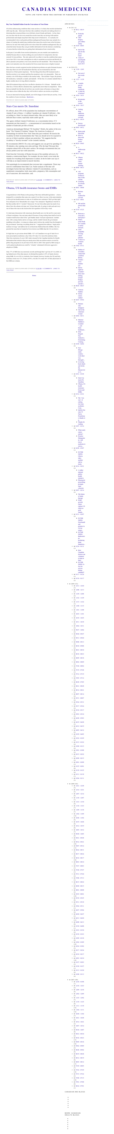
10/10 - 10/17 (80, 105)
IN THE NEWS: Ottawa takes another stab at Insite (80, 458)
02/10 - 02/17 (80, 954)
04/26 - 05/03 (80, 718)
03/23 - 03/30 (80, 930)
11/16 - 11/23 (80, 806)
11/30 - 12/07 (80, 798)
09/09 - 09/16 (80, 1042)
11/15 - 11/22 (80, 602)
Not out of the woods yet (81, 75)
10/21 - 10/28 (80, 1018)
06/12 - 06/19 (80, 30)
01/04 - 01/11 (80, 778)
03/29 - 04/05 (80, 734)
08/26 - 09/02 (80, 1050)
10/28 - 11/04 (80, 1014)
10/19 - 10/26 (80, 822)
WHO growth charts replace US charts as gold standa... (81, 506)
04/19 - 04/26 (80, 722)
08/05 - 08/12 (80, 1062)
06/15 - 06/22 (80, 882)
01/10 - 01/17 (80, 578)
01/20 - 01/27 (80, 966)
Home (34, 275)
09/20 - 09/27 (80, 634)
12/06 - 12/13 (80, 590)
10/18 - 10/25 (80, 618)
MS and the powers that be (81, 206)
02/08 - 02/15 (80, 758)
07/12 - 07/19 (80, 674)
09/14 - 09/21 (80, 842)
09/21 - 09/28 (80, 838)
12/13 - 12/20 (80, 586)
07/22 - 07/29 (80, 1070)
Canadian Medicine (57, 8)
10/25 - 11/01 (80, 614)
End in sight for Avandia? (81, 270)
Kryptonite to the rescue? (81, 101)
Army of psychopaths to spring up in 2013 (81, 61)
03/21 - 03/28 (80, 374)
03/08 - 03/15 (80, 746)
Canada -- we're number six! (81, 263)
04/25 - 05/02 (80, 300)
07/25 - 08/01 (80, 200)
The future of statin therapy (81, 496)
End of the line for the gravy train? (81, 53)
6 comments (47, 268)
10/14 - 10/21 (80, 1022)
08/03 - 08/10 (80, 862)
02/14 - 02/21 (80, 466)
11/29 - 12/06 (80, 594)
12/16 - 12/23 (80, 986)
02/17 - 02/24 (80, 950)
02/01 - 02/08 (80, 762)
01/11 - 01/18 (80, 774)
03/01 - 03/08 (80, 750)
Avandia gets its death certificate (81, 86)
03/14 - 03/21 (80, 394)
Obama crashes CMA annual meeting (80, 161)
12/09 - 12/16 (80, 990)
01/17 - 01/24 (80, 574)
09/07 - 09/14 (80, 846)
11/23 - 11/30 (80, 802)
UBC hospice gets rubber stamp (81, 41)
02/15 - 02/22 (80, 754)
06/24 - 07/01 (80, 1086)
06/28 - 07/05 (80, 682)
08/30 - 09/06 (80, 646)
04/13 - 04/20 (80, 918)
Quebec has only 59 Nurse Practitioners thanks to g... (81, 415)
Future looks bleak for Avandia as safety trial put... (81, 224)
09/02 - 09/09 (80, 1046)
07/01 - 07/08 (80, 1082)
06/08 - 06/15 (80, 886)
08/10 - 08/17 (80, 858)
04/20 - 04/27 (80, 914)
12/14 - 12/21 (80, 790)
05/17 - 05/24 (80, 706)
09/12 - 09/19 (80, 119)
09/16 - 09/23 (80, 1038)
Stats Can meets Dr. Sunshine (22, 106)
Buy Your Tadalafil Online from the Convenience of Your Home (27, 24)
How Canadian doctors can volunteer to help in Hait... (81, 555)
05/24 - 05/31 (80, 702)
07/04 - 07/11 (80, 246)
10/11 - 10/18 (80, 622)
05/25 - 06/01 (80, 894)
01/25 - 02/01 (80, 766)
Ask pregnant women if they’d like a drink (81, 175)
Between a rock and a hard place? (81, 216)
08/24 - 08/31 (80, 850)
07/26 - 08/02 (80, 666)
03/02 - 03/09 (80, 942)
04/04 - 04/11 (80, 316)
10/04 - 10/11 (80, 626)
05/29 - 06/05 (80, 46)
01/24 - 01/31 (80, 546)
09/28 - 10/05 (80, 834)
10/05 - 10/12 (80, 830)
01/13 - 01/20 (80, 970)
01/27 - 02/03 (80, 962)
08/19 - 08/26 (80, 1054)
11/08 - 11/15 (80, 606)
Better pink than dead (81, 132)
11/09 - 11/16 (80, 810)
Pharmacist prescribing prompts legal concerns (81, 484)
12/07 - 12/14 (80, 794)
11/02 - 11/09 (80, 814)
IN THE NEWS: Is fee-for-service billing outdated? (81, 567)
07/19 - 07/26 (80, 670)
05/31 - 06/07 (80, 698)
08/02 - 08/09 (80, 662)
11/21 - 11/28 (80, 79)
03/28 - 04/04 (80, 344)
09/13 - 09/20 (80, 638)
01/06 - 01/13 (80, 974)
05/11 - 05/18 (80, 902)
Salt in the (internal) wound (81, 312)
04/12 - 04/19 (80, 726)
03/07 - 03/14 (80, 426)
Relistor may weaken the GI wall (81, 195)
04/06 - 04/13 (80, 922)
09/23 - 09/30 (80, 1034)
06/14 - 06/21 (80, 690)
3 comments (48, 180)
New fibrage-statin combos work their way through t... (81, 354)
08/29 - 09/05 (80, 143)
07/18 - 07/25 (80, 210)
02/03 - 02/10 (80, 958)
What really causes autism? (81, 432)
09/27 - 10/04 (80, 630)
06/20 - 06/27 (80, 286)
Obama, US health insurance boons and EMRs (31, 188)
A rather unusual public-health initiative (81, 474)
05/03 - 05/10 (80, 714)
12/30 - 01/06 (80, 982)
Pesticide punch (81, 35)
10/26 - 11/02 (80, 818)
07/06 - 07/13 (80, 878)
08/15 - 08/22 (80, 153)
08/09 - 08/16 (80, 658)
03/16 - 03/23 (80, 934)
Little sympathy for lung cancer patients (81, 234)
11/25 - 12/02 (80, 998)
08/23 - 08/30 (80, 650)
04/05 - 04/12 (80, 730)
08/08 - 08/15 (80, 167)
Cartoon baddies (80, 291)
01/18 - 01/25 (80, 770)
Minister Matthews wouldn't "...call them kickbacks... (81, 325)
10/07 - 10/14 (80, 1026)
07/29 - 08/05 (80, 1066)
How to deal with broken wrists (81, 138)
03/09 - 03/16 (80, 938)
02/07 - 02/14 (80, 490)
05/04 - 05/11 (80, 906)
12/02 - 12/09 (80, 994)
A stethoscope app (81, 149)
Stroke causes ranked (80, 296)
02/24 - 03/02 (80, 946)
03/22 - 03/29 (80, 738)
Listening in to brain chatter (81, 183)
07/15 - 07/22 (80, 1074)
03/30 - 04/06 (80, 926)
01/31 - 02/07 (80, 514)
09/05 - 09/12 (80, 127)
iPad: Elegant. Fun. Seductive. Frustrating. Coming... (81, 337)
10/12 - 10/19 (80, 826)
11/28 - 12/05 (80, 69)
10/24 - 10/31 (80, 95)
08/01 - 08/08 (80, 187)
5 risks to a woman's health (81, 242)
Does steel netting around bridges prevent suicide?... (81, 279)
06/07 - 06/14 (80, 694)
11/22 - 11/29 (80, 598)
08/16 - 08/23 (80, 654)
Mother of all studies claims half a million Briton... (81, 254)
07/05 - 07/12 (80, 678)
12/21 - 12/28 (80, 786)
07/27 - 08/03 (80, 866)
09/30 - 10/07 (80, 1030)
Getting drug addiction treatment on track (81, 113)
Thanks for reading (81, 423)
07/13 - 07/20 (80, 874)
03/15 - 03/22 (80, 742)
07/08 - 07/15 (80, 1078)
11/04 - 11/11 (80, 1010)
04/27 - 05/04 (80, 910)
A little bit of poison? (81, 92)
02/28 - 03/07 (80, 448)
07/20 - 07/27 (80, 870)
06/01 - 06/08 (80, 890)
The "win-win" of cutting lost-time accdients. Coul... (81, 403)
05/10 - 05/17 (80, 710)
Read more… (31, 97)
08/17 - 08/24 (80, 854)
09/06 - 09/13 (80, 642)
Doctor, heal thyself (81, 124)
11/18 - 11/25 (80, 1002)
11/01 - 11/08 (80, 610)
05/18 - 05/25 (80, 898)
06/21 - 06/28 (80, 686)
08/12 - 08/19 (80, 1058)
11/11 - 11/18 (80, 1006)
